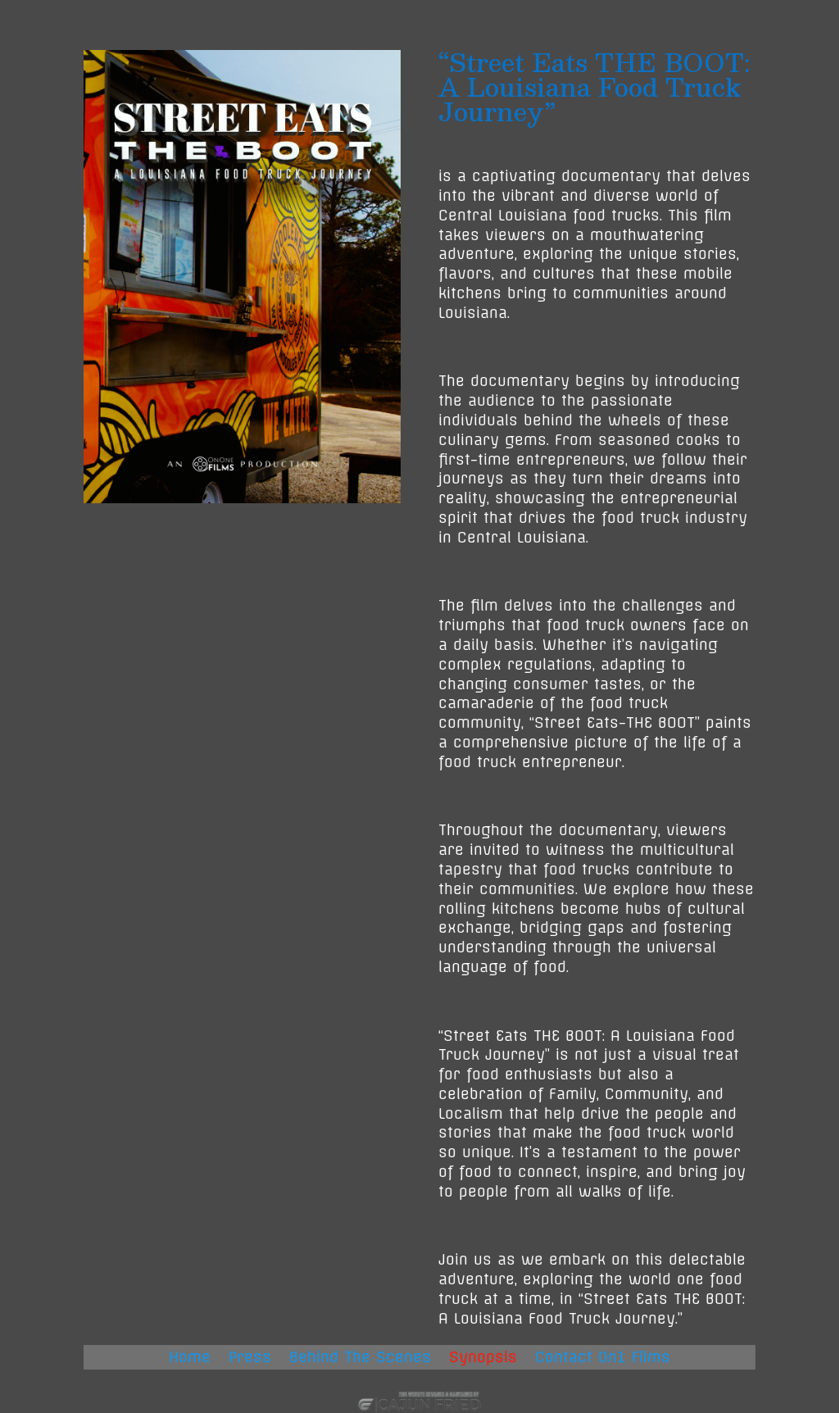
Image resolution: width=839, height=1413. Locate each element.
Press (250, 1359)
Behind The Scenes (360, 1359)
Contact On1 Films (602, 1359)
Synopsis (483, 1359)
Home (190, 1359)
